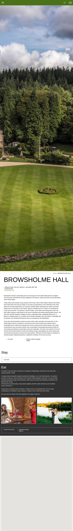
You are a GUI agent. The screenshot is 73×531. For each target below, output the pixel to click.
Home (54, 273)
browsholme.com (9, 290)
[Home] (2, 2)
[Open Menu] (70, 2)
